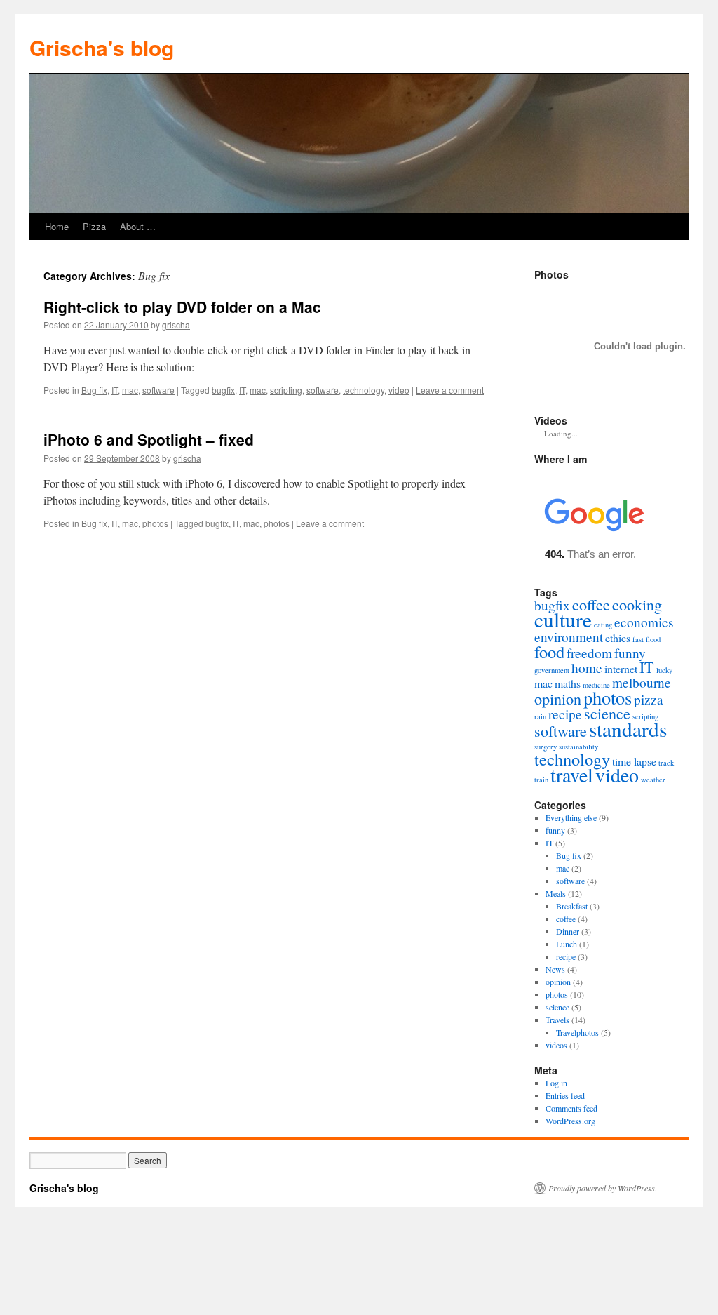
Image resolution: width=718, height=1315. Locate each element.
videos (556, 1044)
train (541, 780)
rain (540, 716)
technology (363, 390)
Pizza (94, 226)
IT (114, 390)
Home (57, 226)
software (158, 390)
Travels (557, 1019)
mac (130, 390)
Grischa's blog (101, 47)
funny (630, 653)
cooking (637, 604)
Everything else (571, 817)
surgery (545, 747)
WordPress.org (570, 1120)
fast (638, 639)
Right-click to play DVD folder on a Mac (182, 306)
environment (568, 637)
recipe (565, 714)
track (666, 763)
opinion (557, 698)
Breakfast (572, 906)
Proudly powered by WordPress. (602, 1188)
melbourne (641, 682)
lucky (664, 670)
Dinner (567, 931)
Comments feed (571, 1108)
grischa (176, 325)
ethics (617, 637)
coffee (591, 604)
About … (138, 226)
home (586, 667)
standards (628, 728)
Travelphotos (577, 1032)
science (607, 713)
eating (603, 624)
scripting (286, 390)
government (551, 670)
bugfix (223, 390)
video (398, 390)
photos (155, 523)
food (549, 651)
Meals (556, 893)
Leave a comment (450, 390)
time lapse (634, 761)
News (555, 969)
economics (644, 622)
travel (571, 775)
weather (653, 780)
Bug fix (94, 390)
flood (653, 639)
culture (563, 619)
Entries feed (565, 1095)
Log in (556, 1082)
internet (620, 668)
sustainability (578, 747)
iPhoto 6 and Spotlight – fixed (148, 439)
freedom (589, 653)
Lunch (566, 943)
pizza (648, 699)
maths (568, 683)
